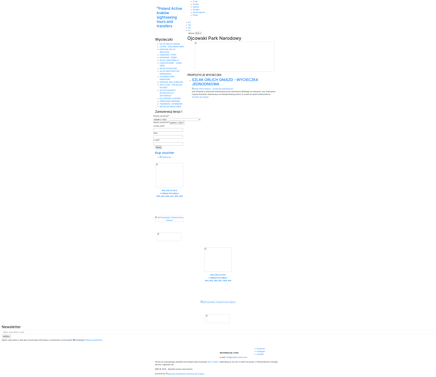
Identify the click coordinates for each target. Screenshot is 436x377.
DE (189, 25)
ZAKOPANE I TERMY (168, 57)
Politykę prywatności (93, 340)
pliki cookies (213, 362)
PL (189, 30)
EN (189, 28)
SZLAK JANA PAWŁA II (169, 60)
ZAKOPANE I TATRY (168, 55)
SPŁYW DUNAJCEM (168, 68)
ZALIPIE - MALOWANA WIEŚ (172, 46)
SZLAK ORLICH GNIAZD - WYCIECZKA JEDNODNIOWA (225, 81)
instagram (261, 351)
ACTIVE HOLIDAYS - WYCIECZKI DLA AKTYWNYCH (168, 93)
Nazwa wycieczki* (161, 122)
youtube (260, 354)
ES (189, 22)
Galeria (196, 7)
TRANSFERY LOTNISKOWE (171, 104)
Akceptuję (79, 340)
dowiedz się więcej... (201, 97)
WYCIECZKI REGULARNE (170, 106)
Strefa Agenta (199, 12)
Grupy (195, 15)
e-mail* (156, 140)
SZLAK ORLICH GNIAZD (170, 44)
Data (155, 133)
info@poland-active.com (236, 357)
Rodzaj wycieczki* (161, 116)
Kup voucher (164, 153)
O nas (195, 1)
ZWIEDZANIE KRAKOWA (170, 101)
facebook (261, 348)
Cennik (196, 4)
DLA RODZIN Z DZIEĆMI (170, 98)
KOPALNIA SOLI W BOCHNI (171, 82)
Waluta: (191, 33)
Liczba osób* (159, 126)
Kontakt (196, 9)
